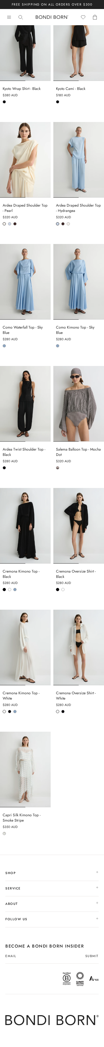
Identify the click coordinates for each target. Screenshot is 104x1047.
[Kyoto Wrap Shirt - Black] (25, 43)
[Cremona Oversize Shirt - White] (78, 647)
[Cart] (95, 17)
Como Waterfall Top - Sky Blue (23, 330)
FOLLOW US (17, 919)
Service (13, 888)
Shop (11, 873)
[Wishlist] (83, 17)
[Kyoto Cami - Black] (78, 43)
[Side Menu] (9, 17)
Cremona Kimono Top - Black (21, 574)
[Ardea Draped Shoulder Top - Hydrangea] (78, 160)
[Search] (20, 17)
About (12, 903)
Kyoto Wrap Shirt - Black (22, 88)
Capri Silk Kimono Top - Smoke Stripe (22, 818)
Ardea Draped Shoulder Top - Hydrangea (78, 208)
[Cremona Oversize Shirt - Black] (78, 526)
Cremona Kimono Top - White (21, 696)
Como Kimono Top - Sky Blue (75, 330)
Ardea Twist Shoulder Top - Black (24, 452)
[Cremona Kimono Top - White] (25, 647)
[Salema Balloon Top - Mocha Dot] (78, 404)
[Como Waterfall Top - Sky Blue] (25, 282)
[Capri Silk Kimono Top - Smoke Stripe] (25, 769)
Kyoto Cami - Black (70, 88)
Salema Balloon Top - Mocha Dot (78, 452)
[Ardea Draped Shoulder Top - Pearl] (25, 160)
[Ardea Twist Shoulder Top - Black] (25, 404)
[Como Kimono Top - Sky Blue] (78, 282)
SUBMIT (92, 956)
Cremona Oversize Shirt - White (76, 696)
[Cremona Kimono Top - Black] (25, 526)
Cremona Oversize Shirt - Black (76, 574)
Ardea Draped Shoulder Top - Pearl (25, 208)
